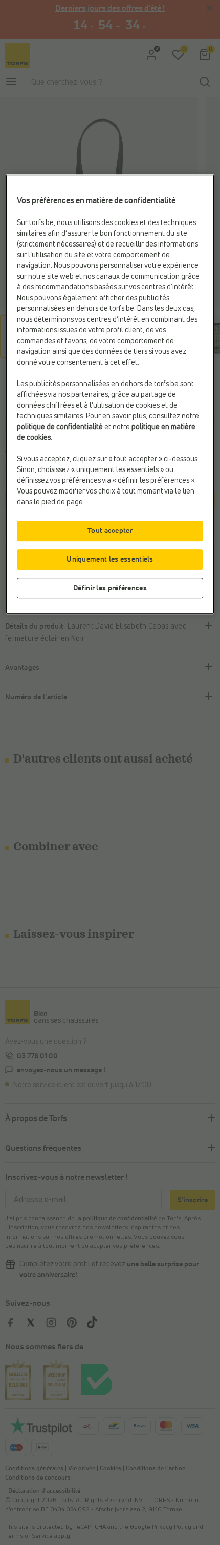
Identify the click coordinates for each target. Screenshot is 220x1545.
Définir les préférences (110, 588)
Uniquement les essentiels (110, 559)
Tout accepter (110, 530)
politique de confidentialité (60, 427)
